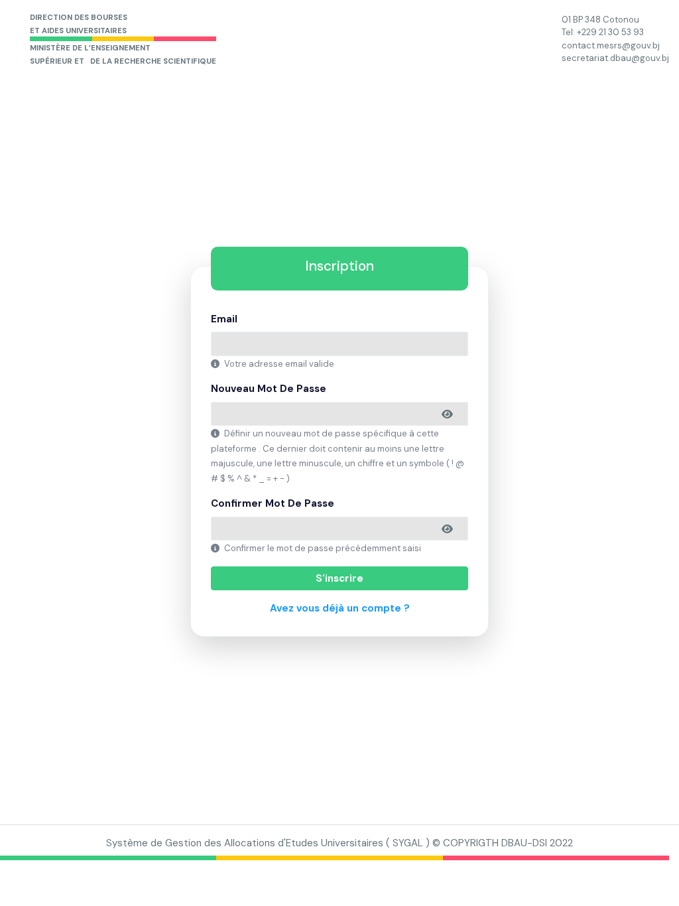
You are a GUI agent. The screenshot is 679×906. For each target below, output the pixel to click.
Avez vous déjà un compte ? (340, 608)
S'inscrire (339, 578)
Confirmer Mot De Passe (272, 503)
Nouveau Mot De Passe (268, 388)
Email (224, 319)
